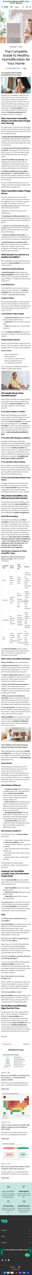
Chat (30, 1250)
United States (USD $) (20, 1267)
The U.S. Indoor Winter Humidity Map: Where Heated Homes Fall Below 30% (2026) (15, 1127)
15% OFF (1, 1252)
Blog (25, 68)
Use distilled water (7, 902)
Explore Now (5, 1089)
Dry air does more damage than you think (16, 136)
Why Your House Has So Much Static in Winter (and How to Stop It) (15, 1167)
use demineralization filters (16, 294)
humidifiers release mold (9, 206)
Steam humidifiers (7, 274)
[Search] (23, 7)
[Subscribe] (27, 1255)
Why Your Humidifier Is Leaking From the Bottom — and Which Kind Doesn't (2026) (15, 1077)
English (17, 7)
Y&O (18, 1269)
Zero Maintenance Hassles (13, 812)
